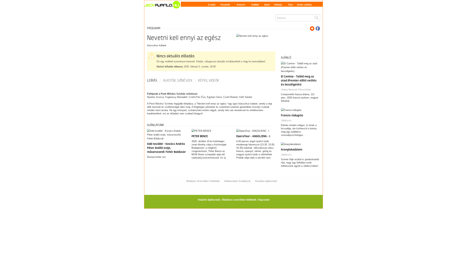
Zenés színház (304, 4)
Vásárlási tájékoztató (266, 181)
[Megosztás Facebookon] (318, 28)
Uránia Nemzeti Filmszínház (296, 89)
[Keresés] (316, 17)
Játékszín (286, 120)
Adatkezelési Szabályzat (237, 181)
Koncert (241, 4)
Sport (267, 4)
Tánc (290, 4)
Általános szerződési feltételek (239, 199)
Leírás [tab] (152, 81)
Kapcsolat (263, 199)
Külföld (255, 4)
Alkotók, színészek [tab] (177, 81)
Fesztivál (225, 4)
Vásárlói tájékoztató (209, 199)
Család (211, 4)
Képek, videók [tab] (208, 81)
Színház (278, 4)
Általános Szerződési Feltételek (203, 181)
